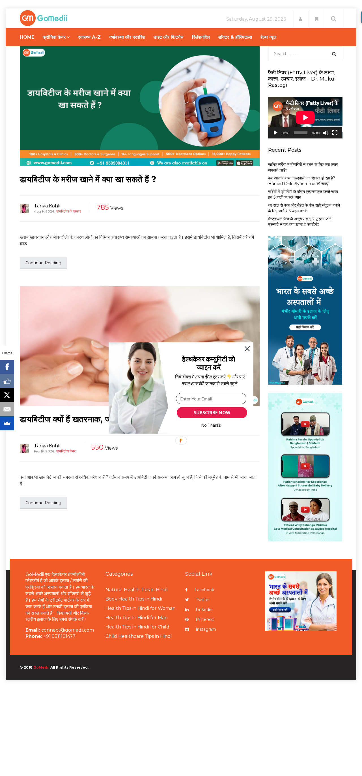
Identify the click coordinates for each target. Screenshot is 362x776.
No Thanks (211, 425)
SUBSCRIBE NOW (212, 412)
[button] (208, 363)
